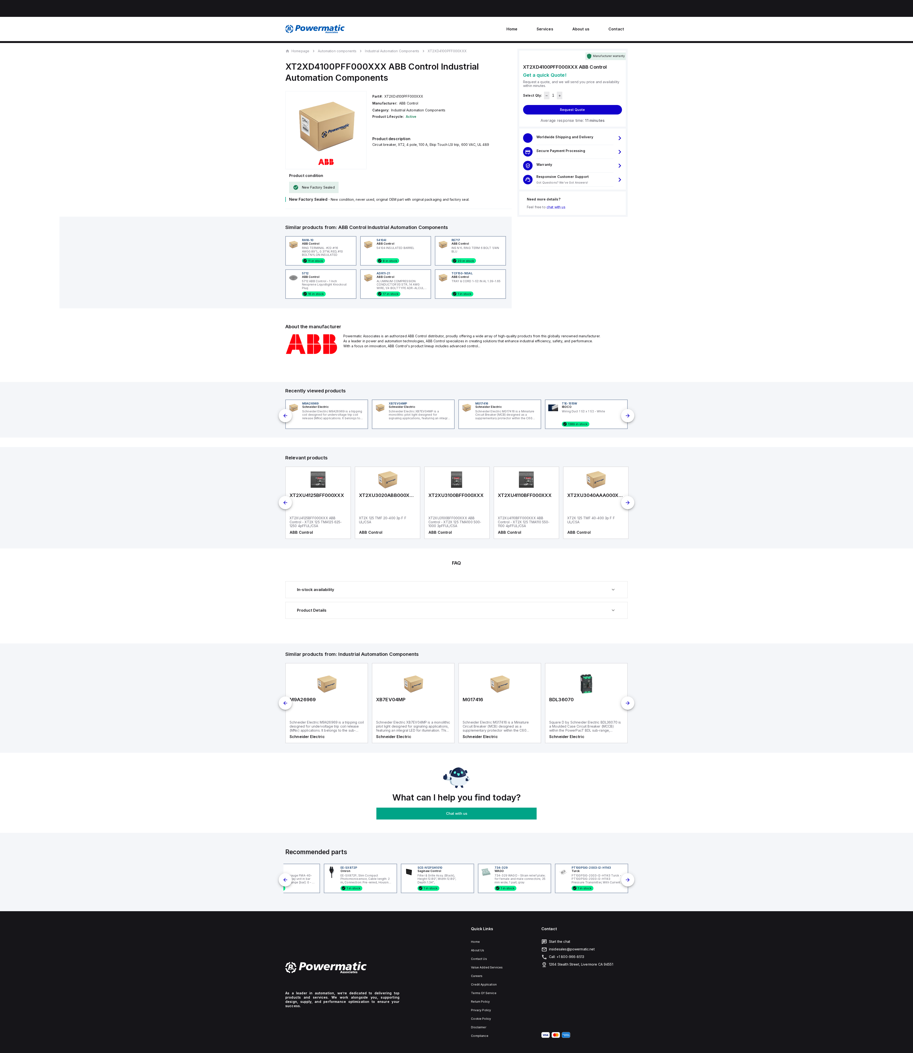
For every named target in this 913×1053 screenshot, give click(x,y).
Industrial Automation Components (392, 51)
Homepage (300, 51)
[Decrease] (546, 96)
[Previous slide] (285, 415)
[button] (572, 138)
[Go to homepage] (342, 968)
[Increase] (559, 96)
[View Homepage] (315, 29)
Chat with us (456, 813)
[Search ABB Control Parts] (311, 353)
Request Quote (572, 110)
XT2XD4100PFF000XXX (447, 51)
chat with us (556, 207)
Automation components (337, 51)
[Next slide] (627, 415)
